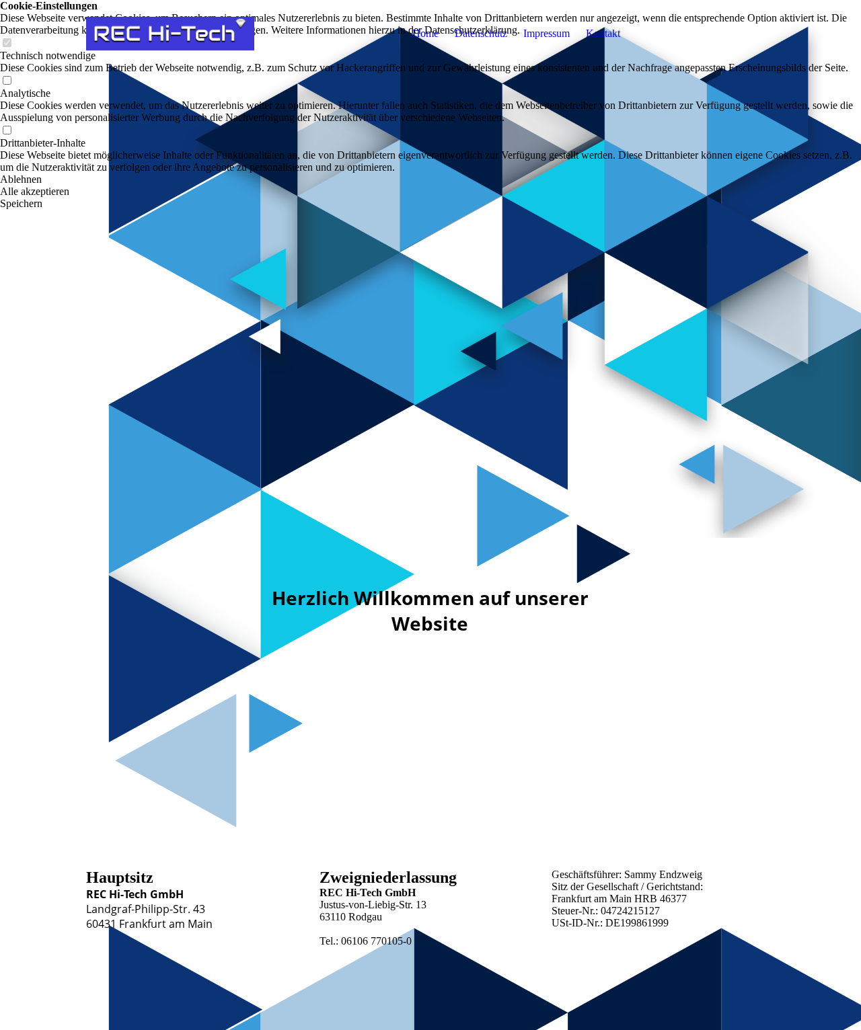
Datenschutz (481, 33)
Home (425, 33)
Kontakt (603, 33)
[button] (430, 179)
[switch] (6, 81)
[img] (170, 33)
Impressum (546, 33)
